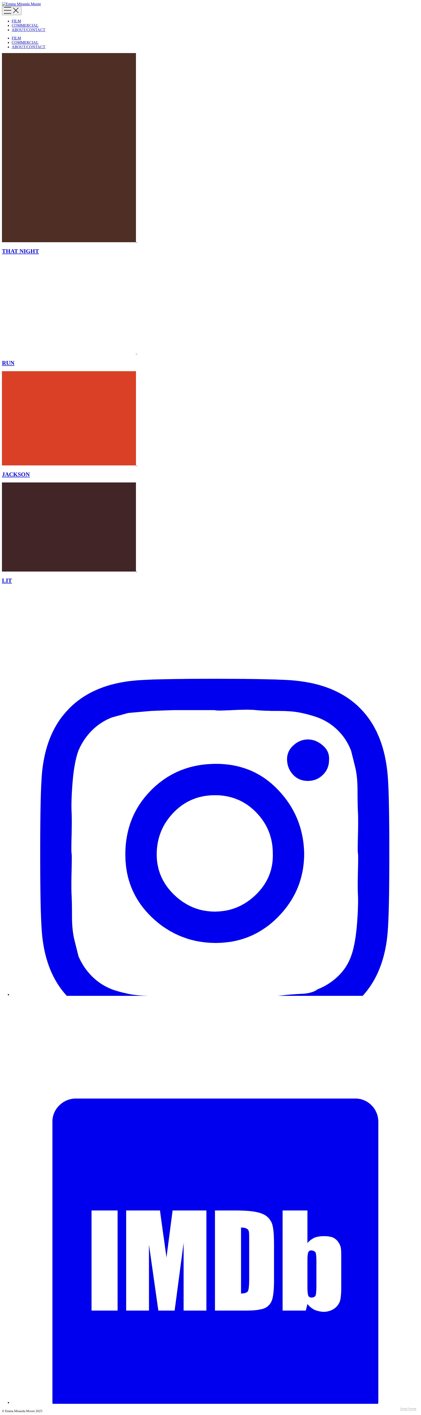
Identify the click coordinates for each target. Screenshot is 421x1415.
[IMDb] (215, 1402)
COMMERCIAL (25, 25)
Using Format (408, 1408)
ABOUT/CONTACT (28, 30)
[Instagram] (215, 994)
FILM (16, 21)
